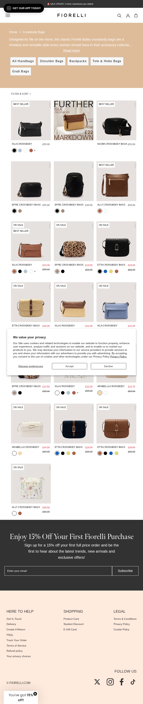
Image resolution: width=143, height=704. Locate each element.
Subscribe (125, 571)
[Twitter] (97, 681)
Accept (70, 366)
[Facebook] (121, 681)
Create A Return (16, 629)
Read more (71, 50)
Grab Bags (20, 71)
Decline (108, 366)
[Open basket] (135, 15)
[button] (21, 94)
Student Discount (73, 624)
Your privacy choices (19, 656)
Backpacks (78, 61)
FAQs (10, 634)
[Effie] (31, 181)
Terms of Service (16, 645)
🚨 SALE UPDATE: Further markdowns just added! (71, 4)
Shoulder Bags (51, 61)
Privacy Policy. (118, 356)
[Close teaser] (35, 694)
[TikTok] (132, 681)
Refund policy (15, 650)
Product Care (71, 618)
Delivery (11, 624)
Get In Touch (14, 618)
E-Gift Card (70, 629)
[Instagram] (110, 681)
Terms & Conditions (125, 618)
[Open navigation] (8, 15)
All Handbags (23, 61)
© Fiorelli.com (18, 682)
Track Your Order (17, 640)
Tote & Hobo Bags (107, 61)
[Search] (119, 15)
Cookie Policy (121, 629)
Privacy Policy (122, 624)
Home (13, 32)
